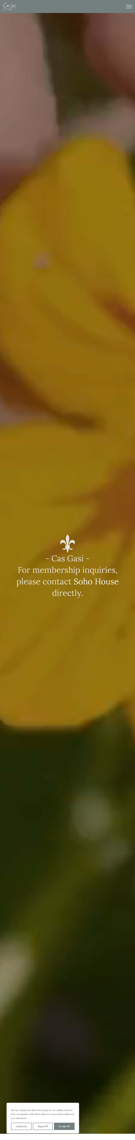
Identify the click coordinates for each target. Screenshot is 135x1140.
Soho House (96, 581)
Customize (21, 1126)
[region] (43, 1118)
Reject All (43, 1126)
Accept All (64, 1126)
